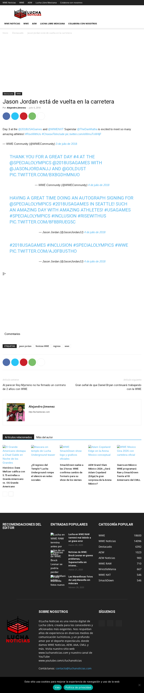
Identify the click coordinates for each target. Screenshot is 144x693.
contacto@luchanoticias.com (74, 668)
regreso (57, 346)
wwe (67, 346)
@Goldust (74, 168)
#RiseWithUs (33, 134)
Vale (57, 687)
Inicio (5, 32)
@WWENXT (56, 129)
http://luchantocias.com (39, 412)
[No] (139, 685)
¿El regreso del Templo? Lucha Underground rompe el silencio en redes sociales (42, 472)
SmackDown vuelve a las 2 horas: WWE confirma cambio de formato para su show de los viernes (71, 472)
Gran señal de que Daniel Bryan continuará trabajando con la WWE (108, 387)
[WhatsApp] (32, 116)
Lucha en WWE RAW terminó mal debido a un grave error (79, 537)
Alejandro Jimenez (16, 107)
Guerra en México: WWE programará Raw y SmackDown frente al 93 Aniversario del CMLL (128, 472)
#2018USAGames (28, 245)
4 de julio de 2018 (98, 185)
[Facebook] (6, 116)
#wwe (121, 245)
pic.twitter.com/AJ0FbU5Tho (43, 251)
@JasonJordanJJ (30, 168)
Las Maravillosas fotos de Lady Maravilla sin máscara (80, 580)
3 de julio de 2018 (66, 143)
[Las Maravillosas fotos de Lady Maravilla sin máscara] (58, 581)
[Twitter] (15, 116)
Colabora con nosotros (71, 2)
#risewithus (92, 216)
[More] (41, 116)
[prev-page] (5, 494)
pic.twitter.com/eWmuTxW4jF (83, 134)
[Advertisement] (72, 64)
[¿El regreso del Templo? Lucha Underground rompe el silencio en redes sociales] (43, 453)
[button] (136, 23)
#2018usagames (70, 204)
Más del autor (44, 437)
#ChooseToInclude (53, 134)
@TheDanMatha (87, 129)
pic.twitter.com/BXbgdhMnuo (45, 174)
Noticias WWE (42, 346)
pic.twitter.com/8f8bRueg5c (43, 222)
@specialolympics (30, 204)
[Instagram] (110, 623)
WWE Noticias (9, 2)
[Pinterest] (23, 116)
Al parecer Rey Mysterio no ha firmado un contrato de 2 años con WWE (34, 387)
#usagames (117, 210)
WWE (21, 2)
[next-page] (11, 494)
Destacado (17, 32)
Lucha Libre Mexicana (46, 2)
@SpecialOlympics (30, 162)
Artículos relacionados (18, 437)
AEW (30, 2)
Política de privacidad (78, 687)
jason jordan (25, 346)
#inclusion (63, 216)
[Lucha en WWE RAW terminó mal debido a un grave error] (58, 544)
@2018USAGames (30, 129)
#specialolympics (30, 216)
